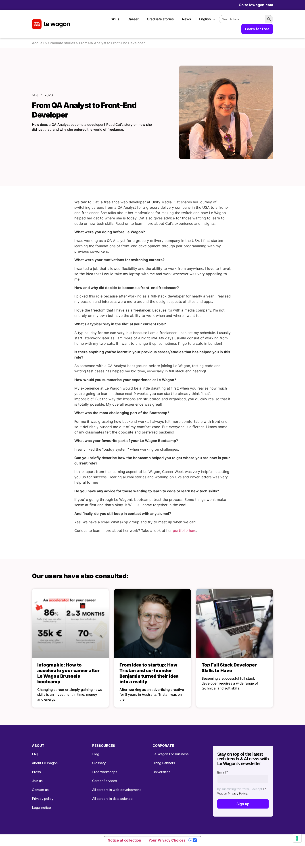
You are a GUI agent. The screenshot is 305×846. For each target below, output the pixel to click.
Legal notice (41, 807)
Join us (37, 781)
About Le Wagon (45, 763)
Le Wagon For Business (170, 754)
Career (133, 19)
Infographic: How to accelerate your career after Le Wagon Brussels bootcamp (68, 673)
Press (36, 772)
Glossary (99, 763)
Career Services (104, 781)
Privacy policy (42, 798)
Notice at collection (124, 840)
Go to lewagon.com (256, 5)
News (186, 19)
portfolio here (184, 530)
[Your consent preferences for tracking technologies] (297, 838)
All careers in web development (116, 790)
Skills (115, 19)
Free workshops (104, 772)
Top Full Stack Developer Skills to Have (229, 667)
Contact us (40, 790)
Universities (161, 772)
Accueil (38, 43)
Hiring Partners (163, 763)
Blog (95, 754)
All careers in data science (112, 798)
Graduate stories (160, 19)
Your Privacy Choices (167, 840)
